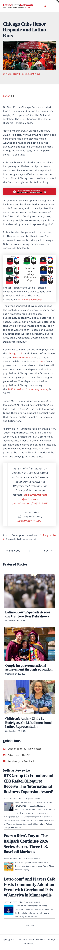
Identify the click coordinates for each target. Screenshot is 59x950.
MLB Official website (30, 299)
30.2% (39, 361)
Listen (6, 96)
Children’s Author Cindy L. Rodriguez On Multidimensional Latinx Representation (28, 722)
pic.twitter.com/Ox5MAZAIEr (30, 503)
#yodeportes (30, 499)
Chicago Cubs (16, 353)
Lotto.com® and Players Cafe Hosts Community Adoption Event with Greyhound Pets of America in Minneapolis (29, 887)
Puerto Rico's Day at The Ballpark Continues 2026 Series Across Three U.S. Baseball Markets (26, 844)
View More (29, 926)
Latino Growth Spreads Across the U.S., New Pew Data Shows (27, 614)
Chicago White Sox (22, 357)
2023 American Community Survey (28, 389)
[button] (45, 6)
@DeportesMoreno (35, 494)
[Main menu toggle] (52, 6)
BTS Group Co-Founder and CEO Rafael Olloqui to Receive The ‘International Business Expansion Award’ (28, 783)
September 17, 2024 (30, 520)
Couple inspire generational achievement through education (28, 667)
